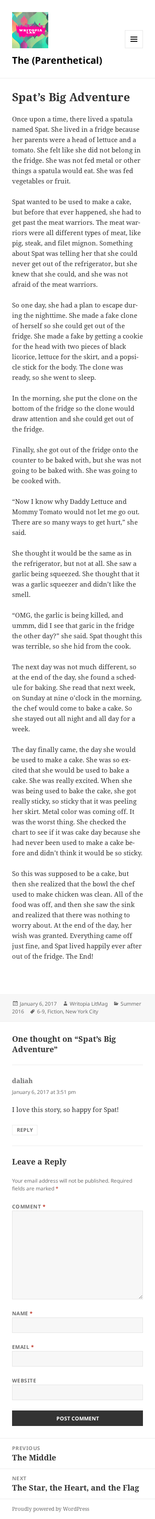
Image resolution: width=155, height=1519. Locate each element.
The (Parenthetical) (57, 59)
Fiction (55, 1011)
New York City (81, 1011)
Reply (25, 1130)
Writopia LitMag (89, 1003)
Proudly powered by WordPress (50, 1509)
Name (22, 1313)
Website (24, 1380)
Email (23, 1347)
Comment (29, 1206)
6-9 (41, 1011)
